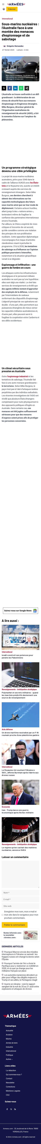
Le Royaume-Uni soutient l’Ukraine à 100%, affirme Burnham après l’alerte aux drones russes (20, 772)
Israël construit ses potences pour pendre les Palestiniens (17, 656)
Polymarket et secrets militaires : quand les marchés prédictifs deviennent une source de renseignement (20, 695)
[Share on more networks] (26, 88)
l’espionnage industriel (17, 376)
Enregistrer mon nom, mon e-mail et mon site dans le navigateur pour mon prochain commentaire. (21, 914)
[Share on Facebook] (9, 88)
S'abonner (12, 9)
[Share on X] (4, 88)
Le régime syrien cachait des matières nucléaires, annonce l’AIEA (19, 848)
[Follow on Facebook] (7, 1109)
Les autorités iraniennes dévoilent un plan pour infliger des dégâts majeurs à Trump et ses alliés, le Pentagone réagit (19, 977)
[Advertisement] (20, 144)
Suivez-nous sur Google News (18, 610)
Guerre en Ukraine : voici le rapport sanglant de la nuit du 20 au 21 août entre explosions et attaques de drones (20, 986)
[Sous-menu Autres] (12, 1059)
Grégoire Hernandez (15, 46)
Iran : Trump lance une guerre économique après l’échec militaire (17, 811)
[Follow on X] (11, 1109)
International (7, 19)
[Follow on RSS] (15, 1109)
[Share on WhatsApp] (21, 88)
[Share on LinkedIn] (15, 88)
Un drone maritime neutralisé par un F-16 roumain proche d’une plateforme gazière (20, 733)
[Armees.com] (16, 4)
